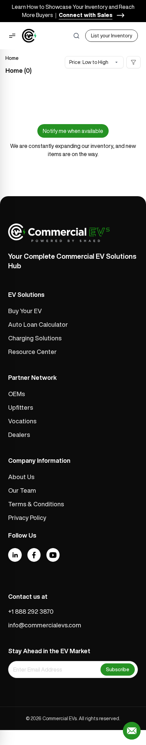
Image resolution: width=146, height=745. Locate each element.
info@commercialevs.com (44, 625)
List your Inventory (111, 35)
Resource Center (32, 352)
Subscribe (117, 669)
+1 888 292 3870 (31, 611)
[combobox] (94, 62)
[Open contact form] (132, 731)
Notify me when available (73, 131)
